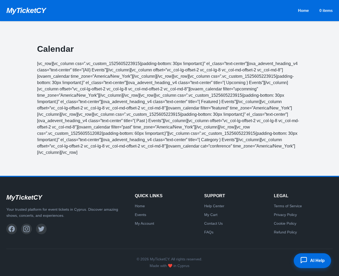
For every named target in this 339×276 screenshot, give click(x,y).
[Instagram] (26, 229)
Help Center (214, 206)
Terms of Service (288, 206)
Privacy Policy (285, 215)
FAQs (208, 232)
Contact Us (213, 223)
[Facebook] (11, 229)
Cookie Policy (285, 223)
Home (303, 10)
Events (140, 215)
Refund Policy (285, 232)
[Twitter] (41, 229)
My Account (144, 223)
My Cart (210, 215)
